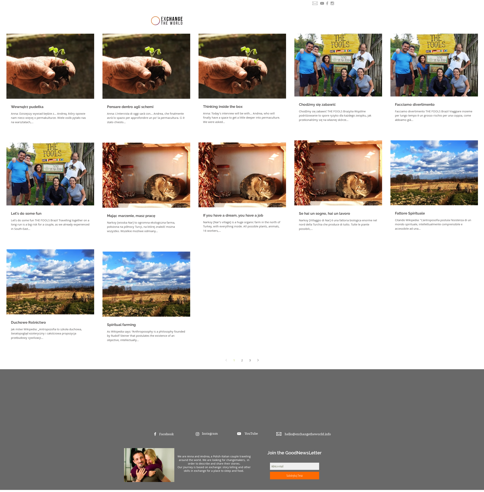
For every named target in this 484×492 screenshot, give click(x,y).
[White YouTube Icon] (239, 433)
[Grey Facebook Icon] (327, 3)
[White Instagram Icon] (197, 434)
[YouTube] (322, 3)
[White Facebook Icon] (155, 434)
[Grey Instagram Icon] (332, 3)
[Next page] (258, 360)
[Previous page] (226, 360)
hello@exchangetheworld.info (308, 434)
